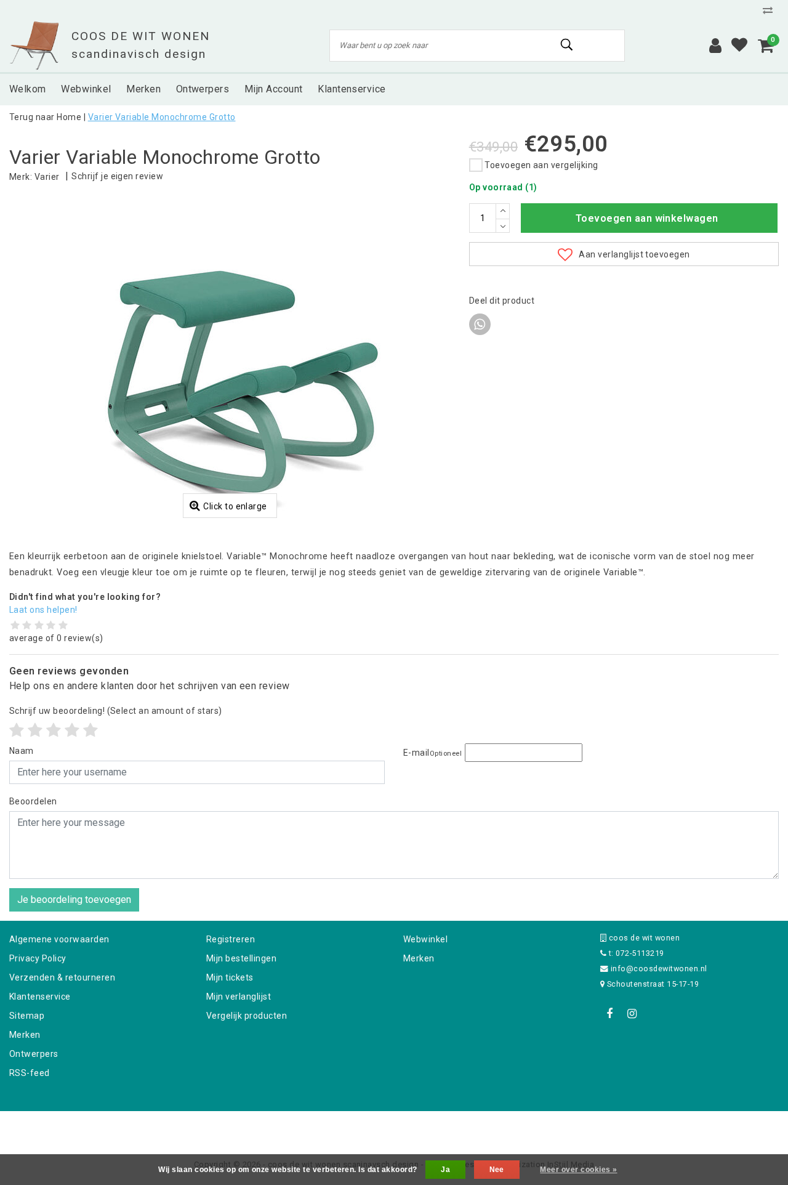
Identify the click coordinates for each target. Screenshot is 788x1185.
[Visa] (434, 1127)
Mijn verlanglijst (238, 996)
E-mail (432, 753)
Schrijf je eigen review (117, 176)
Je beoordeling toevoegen (74, 899)
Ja (445, 1169)
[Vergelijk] (771, 10)
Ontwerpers (33, 1054)
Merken (25, 1035)
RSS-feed (29, 1073)
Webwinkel (425, 939)
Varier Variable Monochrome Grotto (162, 117)
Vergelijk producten (246, 1016)
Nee (496, 1169)
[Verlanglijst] (739, 45)
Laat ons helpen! (43, 610)
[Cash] (316, 1127)
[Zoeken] (567, 45)
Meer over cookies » (578, 1169)
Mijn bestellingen (241, 958)
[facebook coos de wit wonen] (609, 1013)
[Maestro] (473, 1127)
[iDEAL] (356, 1127)
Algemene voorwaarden (59, 939)
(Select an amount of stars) (115, 711)
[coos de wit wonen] (34, 45)
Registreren (230, 939)
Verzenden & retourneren (62, 977)
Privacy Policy (37, 958)
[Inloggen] (715, 45)
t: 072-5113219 (635, 953)
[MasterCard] (395, 1127)
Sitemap (26, 1016)
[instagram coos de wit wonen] (631, 1013)
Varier (47, 177)
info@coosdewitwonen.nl (659, 968)
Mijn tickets (230, 977)
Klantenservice (40, 996)
